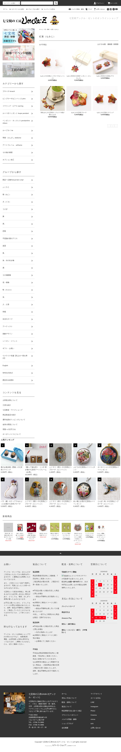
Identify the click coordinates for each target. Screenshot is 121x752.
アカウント (100, 3)
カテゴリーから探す (17, 9)
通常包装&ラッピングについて (14, 420)
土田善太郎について (10, 400)
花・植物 (47, 29)
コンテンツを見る (49, 9)
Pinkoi (93, 711)
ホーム (5, 9)
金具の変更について (10, 424)
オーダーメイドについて (12, 434)
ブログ (90, 9)
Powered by (48, 745)
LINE (92, 702)
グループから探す (34, 9)
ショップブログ (67, 723)
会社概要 (65, 728)
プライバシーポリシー (70, 715)
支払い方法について (69, 698)
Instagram (94, 706)
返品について (67, 706)
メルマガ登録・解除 (77, 9)
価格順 (109, 44)
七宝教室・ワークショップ (12, 410)
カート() (113, 3)
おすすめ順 (101, 44)
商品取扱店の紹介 (9, 415)
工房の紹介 (7, 405)
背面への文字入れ (9, 429)
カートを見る (96, 698)
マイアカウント (96, 694)
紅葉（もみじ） (55, 29)
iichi (92, 723)
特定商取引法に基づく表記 (72, 711)
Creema (94, 715)
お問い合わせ (100, 9)
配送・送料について (69, 702)
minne (93, 719)
